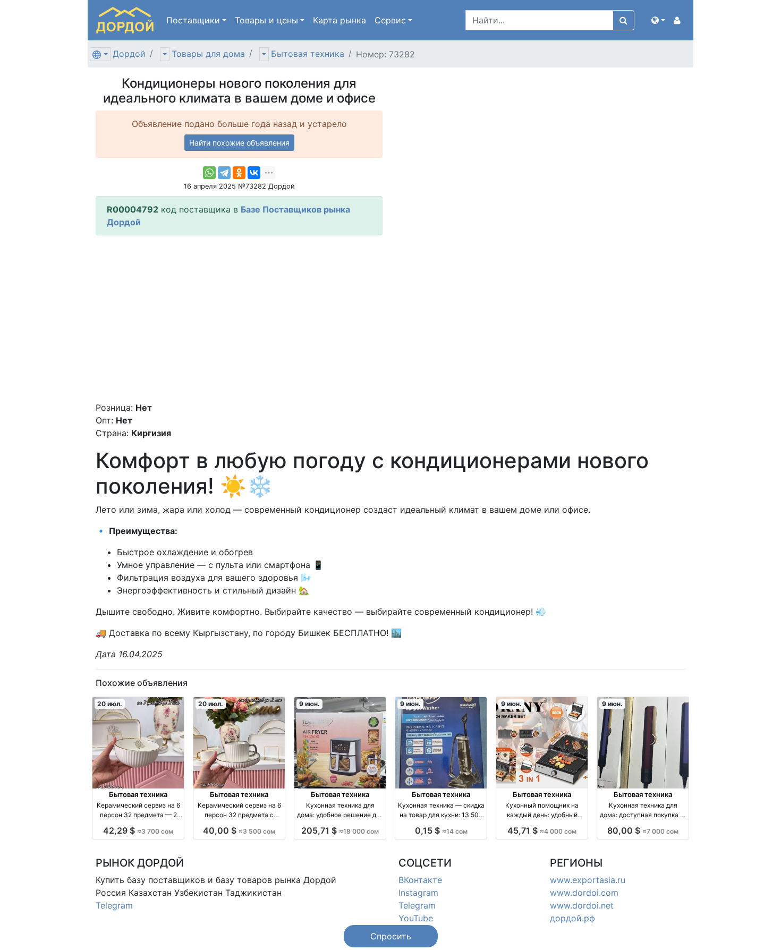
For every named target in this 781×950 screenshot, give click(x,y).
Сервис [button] (390, 20)
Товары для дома (208, 53)
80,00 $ (642, 830)
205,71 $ (340, 830)
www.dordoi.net (582, 905)
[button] (658, 20)
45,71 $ (541, 830)
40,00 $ (239, 830)
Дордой (129, 53)
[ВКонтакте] (254, 172)
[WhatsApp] (209, 172)
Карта (339, 20)
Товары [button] (266, 20)
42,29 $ (138, 830)
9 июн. (309, 704)
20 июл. (109, 704)
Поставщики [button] (193, 20)
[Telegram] (224, 172)
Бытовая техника (307, 53)
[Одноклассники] (239, 172)
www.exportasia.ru (587, 880)
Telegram (114, 905)
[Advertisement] (239, 318)
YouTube (415, 918)
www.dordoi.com (584, 892)
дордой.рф (572, 918)
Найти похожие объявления (239, 142)
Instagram (418, 892)
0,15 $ (441, 830)
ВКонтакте (420, 880)
